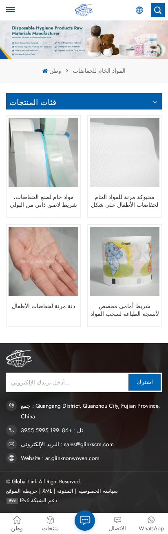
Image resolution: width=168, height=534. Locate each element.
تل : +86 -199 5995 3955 (52, 430)
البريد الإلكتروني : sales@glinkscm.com (67, 444)
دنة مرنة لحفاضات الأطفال (43, 306)
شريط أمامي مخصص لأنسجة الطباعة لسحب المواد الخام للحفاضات (125, 310)
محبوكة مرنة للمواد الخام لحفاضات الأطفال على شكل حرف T (124, 201)
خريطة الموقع (22, 491)
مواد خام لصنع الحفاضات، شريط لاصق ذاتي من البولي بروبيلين (43, 201)
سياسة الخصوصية (98, 491)
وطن (55, 71)
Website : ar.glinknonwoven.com (60, 458)
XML (47, 491)
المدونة (65, 491)
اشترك (145, 382)
